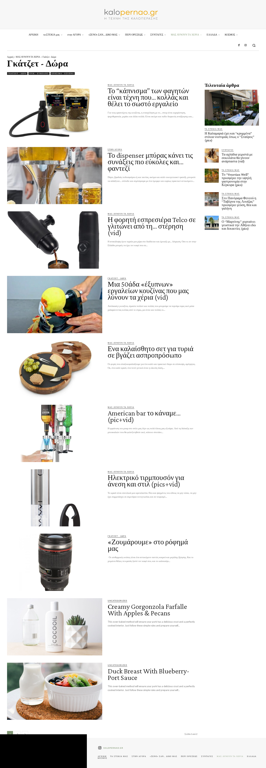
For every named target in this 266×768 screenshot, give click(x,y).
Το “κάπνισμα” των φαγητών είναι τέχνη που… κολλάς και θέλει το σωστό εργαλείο (148, 97)
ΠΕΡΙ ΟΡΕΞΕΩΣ (189, 756)
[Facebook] (239, 45)
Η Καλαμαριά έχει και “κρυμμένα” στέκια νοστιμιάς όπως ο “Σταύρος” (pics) (229, 136)
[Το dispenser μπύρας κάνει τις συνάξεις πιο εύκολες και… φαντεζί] (54, 175)
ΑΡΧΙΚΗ (102, 756)
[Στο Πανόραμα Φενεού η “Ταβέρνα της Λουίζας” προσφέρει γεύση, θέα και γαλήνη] (212, 199)
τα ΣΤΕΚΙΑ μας (214, 129)
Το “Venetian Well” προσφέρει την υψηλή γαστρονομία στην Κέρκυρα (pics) (237, 180)
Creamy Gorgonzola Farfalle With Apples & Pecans (147, 609)
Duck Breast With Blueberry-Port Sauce (148, 674)
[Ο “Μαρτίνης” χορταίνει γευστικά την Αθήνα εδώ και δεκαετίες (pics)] (212, 223)
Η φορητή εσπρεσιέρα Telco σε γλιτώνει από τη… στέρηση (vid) (152, 226)
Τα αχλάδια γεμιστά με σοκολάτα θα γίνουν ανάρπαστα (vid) (237, 157)
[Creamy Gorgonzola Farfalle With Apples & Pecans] (54, 626)
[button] (254, 45)
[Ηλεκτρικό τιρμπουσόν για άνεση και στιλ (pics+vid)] (54, 498)
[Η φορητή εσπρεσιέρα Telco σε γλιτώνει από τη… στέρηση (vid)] (54, 240)
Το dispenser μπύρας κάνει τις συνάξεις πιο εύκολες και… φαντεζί (150, 161)
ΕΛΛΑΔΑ (251, 756)
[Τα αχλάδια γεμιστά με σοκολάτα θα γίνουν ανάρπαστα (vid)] (212, 155)
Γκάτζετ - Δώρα (17, 73)
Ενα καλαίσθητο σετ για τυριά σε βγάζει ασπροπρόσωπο (150, 352)
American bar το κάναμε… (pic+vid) (144, 416)
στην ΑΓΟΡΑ (115, 149)
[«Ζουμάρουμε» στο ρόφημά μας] (54, 562)
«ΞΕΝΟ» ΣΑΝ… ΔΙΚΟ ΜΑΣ (163, 756)
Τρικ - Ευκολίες (39, 73)
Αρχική (10, 56)
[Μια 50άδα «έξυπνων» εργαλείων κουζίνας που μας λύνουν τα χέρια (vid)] (54, 304)
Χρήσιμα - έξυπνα (62, 73)
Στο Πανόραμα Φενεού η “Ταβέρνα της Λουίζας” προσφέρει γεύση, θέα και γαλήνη (239, 203)
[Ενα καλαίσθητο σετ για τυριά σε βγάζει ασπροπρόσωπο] (54, 369)
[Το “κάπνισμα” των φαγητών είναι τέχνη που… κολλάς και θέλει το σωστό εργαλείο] (54, 111)
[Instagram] (245, 45)
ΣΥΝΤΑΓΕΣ (228, 150)
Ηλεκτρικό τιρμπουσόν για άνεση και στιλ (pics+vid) (146, 480)
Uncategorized (117, 600)
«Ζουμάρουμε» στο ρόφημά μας (148, 545)
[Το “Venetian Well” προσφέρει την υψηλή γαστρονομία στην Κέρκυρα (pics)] (212, 176)
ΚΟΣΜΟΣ (102, 758)
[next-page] (25, 734)
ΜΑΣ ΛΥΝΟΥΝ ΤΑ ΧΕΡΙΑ (28, 56)
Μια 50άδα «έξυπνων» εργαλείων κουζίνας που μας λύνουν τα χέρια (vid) (148, 290)
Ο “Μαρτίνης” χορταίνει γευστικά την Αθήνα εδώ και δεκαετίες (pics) (239, 225)
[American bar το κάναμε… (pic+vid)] (54, 433)
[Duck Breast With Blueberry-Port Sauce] (54, 691)
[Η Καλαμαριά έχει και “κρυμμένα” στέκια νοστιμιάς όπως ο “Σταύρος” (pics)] (232, 108)
